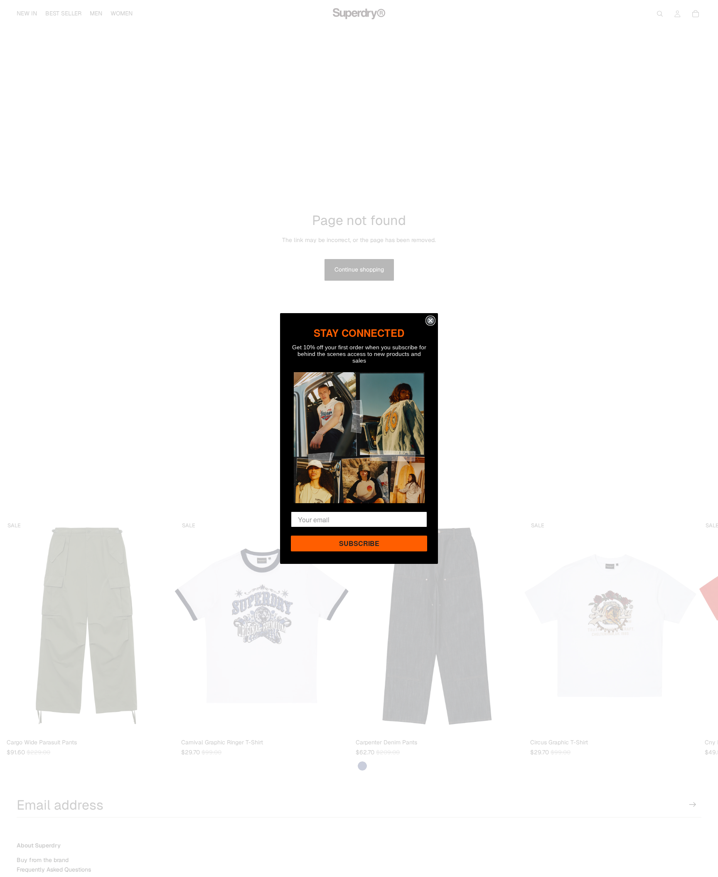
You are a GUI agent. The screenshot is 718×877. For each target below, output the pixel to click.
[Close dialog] (430, 320)
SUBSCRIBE (359, 543)
